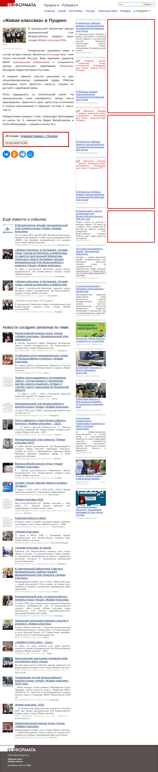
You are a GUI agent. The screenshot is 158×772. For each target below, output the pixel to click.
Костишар (53, 54)
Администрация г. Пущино (39, 136)
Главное (49, 11)
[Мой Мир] (30, 154)
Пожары (125, 11)
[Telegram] (22, 154)
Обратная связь (15, 759)
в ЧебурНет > (142, 11)
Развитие (66, 66)
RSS (29, 765)
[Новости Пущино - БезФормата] (18, 4)
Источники (75, 11)
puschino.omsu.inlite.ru (12, 48)
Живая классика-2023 (52, 40)
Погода (90, 11)
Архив (62, 11)
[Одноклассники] (14, 154)
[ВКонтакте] (6, 154)
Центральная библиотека (30, 62)
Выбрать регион (15, 761)
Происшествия (107, 11)
